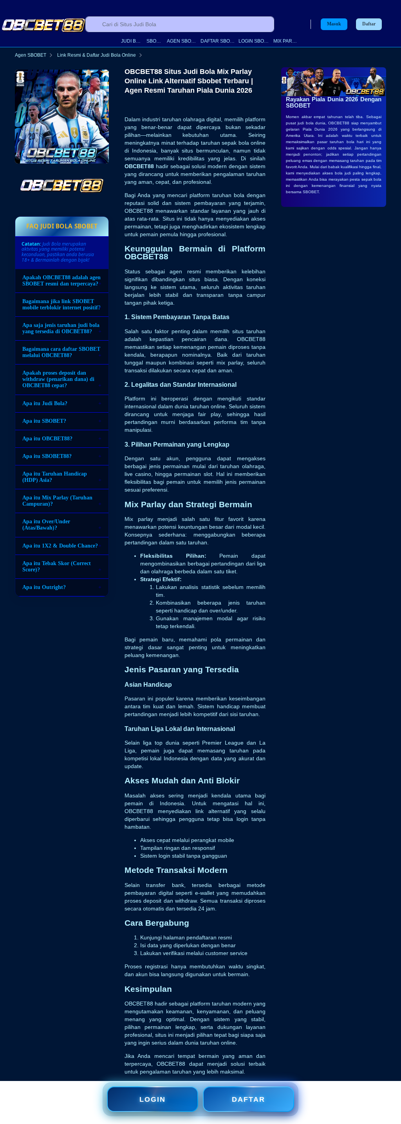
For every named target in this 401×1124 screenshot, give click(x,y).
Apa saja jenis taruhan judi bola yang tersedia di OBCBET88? (60, 328)
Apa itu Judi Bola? (44, 403)
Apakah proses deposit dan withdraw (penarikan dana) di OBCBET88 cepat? (58, 379)
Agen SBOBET (30, 55)
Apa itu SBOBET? (44, 421)
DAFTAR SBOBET (217, 41)
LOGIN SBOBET (253, 41)
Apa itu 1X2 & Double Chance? (60, 546)
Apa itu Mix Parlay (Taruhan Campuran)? (57, 501)
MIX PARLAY (285, 41)
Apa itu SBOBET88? (47, 456)
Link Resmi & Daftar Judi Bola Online (96, 55)
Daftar (369, 24)
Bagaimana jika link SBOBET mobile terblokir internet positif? (61, 304)
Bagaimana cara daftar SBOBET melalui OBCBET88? (61, 352)
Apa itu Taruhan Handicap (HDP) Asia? (54, 477)
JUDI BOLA (132, 41)
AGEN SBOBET (182, 41)
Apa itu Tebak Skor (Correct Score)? (56, 566)
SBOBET (154, 41)
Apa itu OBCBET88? (47, 439)
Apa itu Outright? (44, 587)
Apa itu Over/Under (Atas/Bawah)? (46, 525)
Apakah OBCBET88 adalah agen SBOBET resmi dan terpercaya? (61, 281)
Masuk (334, 24)
